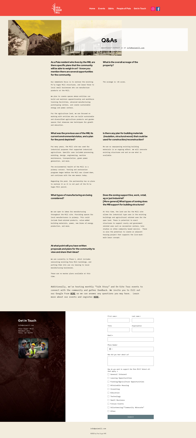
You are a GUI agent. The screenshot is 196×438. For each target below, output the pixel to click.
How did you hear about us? (118, 354)
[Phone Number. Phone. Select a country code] (111, 349)
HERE (72, 293)
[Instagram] (153, 9)
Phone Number (112, 345)
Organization (137, 326)
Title (110, 326)
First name (112, 316)
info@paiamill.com (135, 48)
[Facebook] (158, 9)
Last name (136, 316)
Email (110, 335)
